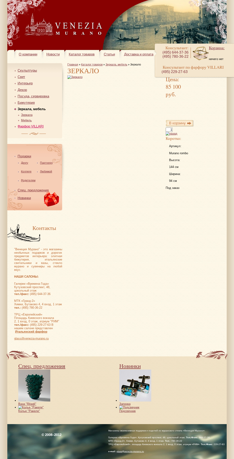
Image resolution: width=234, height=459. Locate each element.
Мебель (26, 120)
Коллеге (26, 171)
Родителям (28, 180)
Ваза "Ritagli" (27, 404)
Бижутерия (26, 102)
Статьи (109, 54)
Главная (72, 64)
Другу (24, 162)
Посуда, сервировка (33, 96)
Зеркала (26, 115)
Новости (53, 54)
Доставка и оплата (138, 54)
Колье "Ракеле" (29, 411)
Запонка (124, 404)
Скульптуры (27, 70)
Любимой (46, 171)
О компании (28, 54)
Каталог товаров (82, 54)
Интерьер (25, 83)
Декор (22, 90)
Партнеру (46, 162)
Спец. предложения (33, 190)
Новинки (24, 198)
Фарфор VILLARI (31, 126)
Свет (21, 77)
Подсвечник (127, 411)
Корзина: (217, 47)
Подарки (24, 156)
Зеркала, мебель (32, 109)
